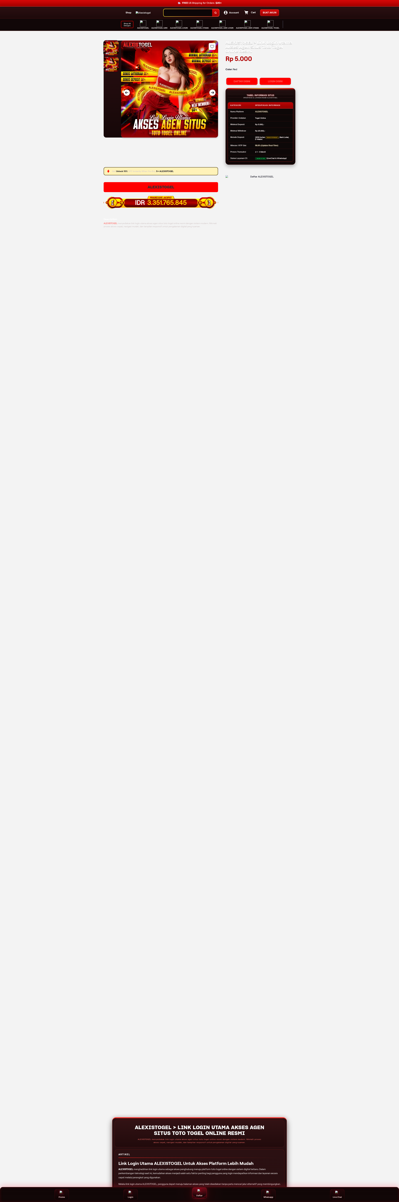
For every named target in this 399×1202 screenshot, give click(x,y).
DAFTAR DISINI (242, 81)
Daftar (199, 1195)
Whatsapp (268, 1197)
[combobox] (188, 12)
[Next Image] (212, 92)
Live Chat (337, 1197)
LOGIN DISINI (275, 81)
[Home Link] (143, 12)
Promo (62, 1197)
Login (130, 1197)
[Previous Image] (126, 92)
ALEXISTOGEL (161, 187)
